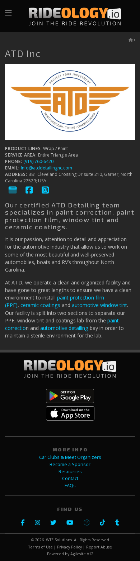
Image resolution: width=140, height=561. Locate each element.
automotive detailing (64, 328)
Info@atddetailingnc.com (46, 168)
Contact (70, 478)
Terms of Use (40, 547)
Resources (70, 471)
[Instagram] (45, 190)
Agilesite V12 (81, 553)
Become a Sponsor (70, 464)
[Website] (12, 190)
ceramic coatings (40, 305)
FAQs (70, 485)
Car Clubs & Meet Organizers (70, 457)
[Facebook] (29, 190)
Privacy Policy (69, 547)
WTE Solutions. (59, 539)
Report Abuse (99, 547)
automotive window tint (99, 305)
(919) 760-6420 (38, 161)
